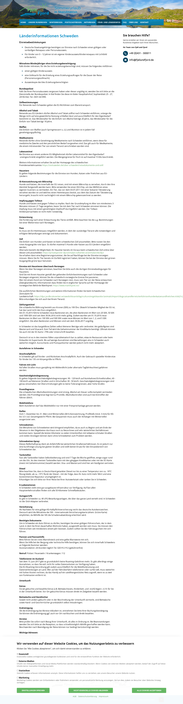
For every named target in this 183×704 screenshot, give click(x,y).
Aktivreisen (89, 22)
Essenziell (24, 654)
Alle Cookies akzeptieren (149, 690)
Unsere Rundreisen (37, 22)
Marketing (24, 677)
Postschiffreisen (73, 22)
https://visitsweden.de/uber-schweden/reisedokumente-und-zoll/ (72, 165)
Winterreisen (55, 22)
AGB (74, 696)
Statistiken (24, 670)
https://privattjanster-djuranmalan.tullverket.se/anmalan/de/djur (73, 252)
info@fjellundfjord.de (141, 59)
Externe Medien (26, 661)
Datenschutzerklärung (87, 696)
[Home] (35, 10)
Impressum (103, 696)
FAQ (124, 22)
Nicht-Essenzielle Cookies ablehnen (91, 690)
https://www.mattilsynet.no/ (66, 285)
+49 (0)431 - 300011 (140, 53)
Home (23, 22)
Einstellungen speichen (33, 690)
